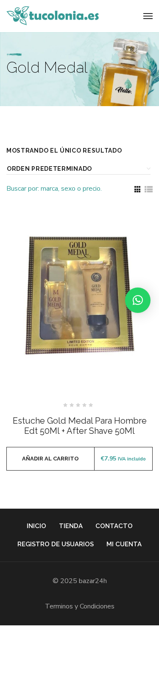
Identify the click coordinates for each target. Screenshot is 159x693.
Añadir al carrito (50, 458)
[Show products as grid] (137, 189)
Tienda (71, 526)
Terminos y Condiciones (79, 606)
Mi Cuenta (124, 544)
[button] (138, 300)
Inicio (36, 526)
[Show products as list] (148, 189)
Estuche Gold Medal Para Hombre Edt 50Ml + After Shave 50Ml (80, 426)
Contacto (114, 526)
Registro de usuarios (55, 544)
